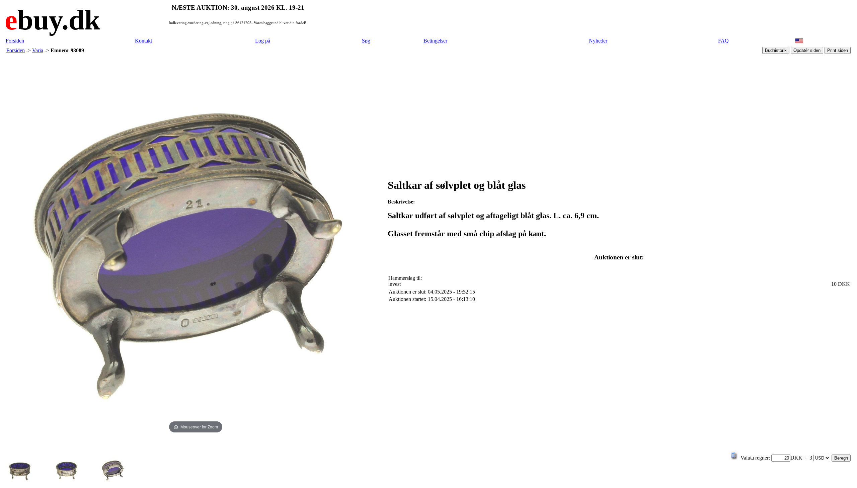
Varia (37, 50)
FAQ (723, 41)
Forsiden (15, 41)
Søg (366, 41)
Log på (262, 41)
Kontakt (143, 41)
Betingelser (435, 41)
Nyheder (598, 41)
